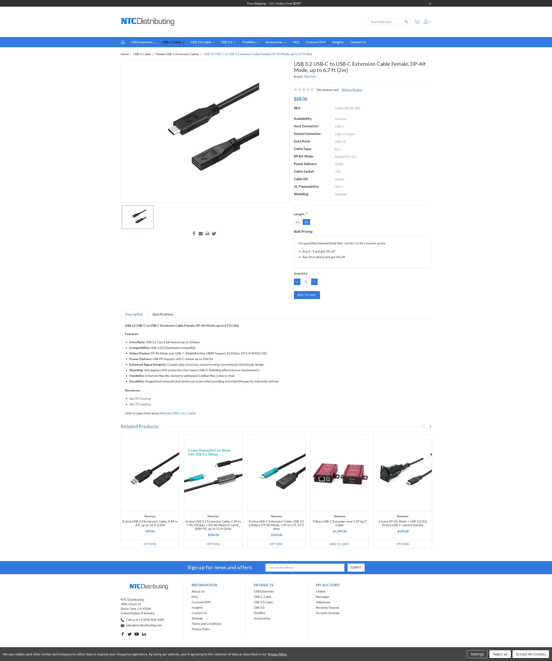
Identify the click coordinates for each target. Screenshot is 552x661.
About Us (198, 591)
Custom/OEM (316, 42)
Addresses (323, 602)
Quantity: (301, 273)
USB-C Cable (171, 42)
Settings (477, 654)
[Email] (201, 233)
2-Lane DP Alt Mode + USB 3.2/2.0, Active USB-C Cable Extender (402, 523)
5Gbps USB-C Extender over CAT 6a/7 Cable (340, 523)
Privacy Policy (201, 629)
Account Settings (328, 613)
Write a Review (352, 90)
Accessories (274, 42)
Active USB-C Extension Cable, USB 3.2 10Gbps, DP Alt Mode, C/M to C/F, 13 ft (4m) (276, 524)
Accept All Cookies (531, 654)
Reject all (500, 654)
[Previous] (424, 426)
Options (150, 544)
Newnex (310, 76)
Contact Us (358, 42)
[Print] (207, 233)
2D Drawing (143, 398)
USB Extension (142, 42)
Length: (300, 214)
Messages (323, 597)
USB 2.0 (227, 42)
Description (134, 314)
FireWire (249, 42)
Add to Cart (339, 544)
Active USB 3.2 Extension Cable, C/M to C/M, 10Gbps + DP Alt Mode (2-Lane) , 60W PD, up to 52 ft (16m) (213, 524)
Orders (321, 591)
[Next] (430, 426)
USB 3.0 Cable (201, 42)
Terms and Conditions (206, 623)
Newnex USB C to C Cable (178, 413)
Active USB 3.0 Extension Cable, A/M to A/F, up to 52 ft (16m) (150, 523)
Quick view (150, 488)
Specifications (162, 314)
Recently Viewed (327, 607)
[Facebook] (194, 233)
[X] (214, 233)
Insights (338, 42)
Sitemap (197, 618)
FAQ (296, 42)
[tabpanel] (150, 491)
